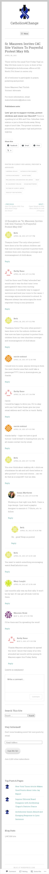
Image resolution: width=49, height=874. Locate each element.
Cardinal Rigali (12, 171)
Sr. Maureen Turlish (13, 184)
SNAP (37, 180)
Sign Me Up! (12, 751)
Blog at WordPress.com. (24, 867)
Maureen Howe (20, 613)
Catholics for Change (28, 171)
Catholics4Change (24, 23)
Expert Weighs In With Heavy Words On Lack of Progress (36, 207)
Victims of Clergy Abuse (15, 188)
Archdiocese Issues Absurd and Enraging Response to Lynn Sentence (29, 815)
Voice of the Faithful (14, 192)
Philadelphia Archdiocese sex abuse (19, 180)
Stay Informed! (13, 727)
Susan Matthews (30, 184)
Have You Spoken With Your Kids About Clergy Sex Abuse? (14, 207)
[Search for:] (16, 715)
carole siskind (20, 356)
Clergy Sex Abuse (22, 164)
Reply (7, 261)
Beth (16, 233)
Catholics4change (12, 175)
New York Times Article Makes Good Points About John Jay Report (29, 790)
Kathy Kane (26, 175)
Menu (25, 33)
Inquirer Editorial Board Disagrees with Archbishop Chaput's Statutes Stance (27, 803)
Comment (36, 697)
